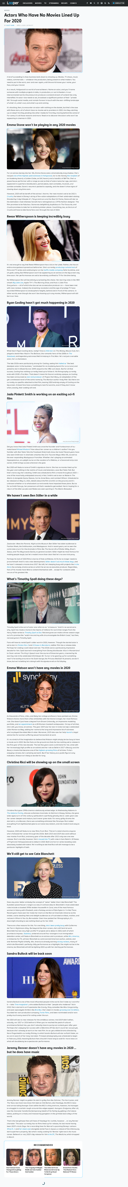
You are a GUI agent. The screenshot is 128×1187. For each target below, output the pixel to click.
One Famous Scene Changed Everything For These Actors (13, 1170)
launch (69, 732)
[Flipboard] (102, 3)
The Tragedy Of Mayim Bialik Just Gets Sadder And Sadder (33, 1170)
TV (45, 3)
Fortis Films (44, 1012)
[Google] (105, 3)
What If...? (11, 1129)
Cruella (10, 196)
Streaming (54, 3)
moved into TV (44, 839)
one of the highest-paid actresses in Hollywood (32, 176)
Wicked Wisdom (23, 449)
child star (49, 351)
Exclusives (27, 3)
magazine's (21, 1004)
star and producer (34, 377)
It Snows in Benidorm (41, 645)
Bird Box (38, 1010)
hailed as (62, 363)
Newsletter (119, 3)
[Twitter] (94, 3)
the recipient (72, 176)
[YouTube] (91, 3)
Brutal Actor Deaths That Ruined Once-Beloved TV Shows (70, 1170)
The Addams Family (15, 813)
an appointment (25, 724)
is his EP (51, 1134)
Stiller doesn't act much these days (59, 561)
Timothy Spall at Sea (33, 632)
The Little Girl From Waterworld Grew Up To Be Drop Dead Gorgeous (52, 1171)
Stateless (27, 933)
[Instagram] (98, 3)
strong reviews (63, 941)
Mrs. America (73, 936)
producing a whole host (65, 267)
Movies (38, 3)
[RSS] (109, 3)
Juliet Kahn (10, 25)
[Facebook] (87, 3)
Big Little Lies (18, 282)
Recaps (64, 3)
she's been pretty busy (55, 925)
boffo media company (53, 270)
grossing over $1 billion (69, 1010)
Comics (73, 3)
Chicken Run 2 (23, 645)
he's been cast (25, 1129)
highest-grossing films (48, 750)
